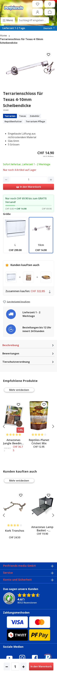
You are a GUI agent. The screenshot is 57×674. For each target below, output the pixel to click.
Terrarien (10, 115)
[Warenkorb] (49, 12)
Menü (9, 20)
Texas (22, 115)
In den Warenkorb (30, 186)
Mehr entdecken (19, 390)
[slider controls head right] (53, 426)
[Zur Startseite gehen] (13, 8)
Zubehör (35, 115)
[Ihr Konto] (37, 12)
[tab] (28, 345)
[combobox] (33, 20)
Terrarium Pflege (35, 121)
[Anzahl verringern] (6, 180)
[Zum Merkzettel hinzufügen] (48, 55)
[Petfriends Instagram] (22, 657)
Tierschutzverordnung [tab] (16, 361)
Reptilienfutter (13, 121)
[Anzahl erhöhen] (51, 180)
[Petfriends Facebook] (35, 657)
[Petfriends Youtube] (9, 657)
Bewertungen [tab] (10, 353)
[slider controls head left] (4, 426)
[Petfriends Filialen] (49, 4)
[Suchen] (52, 20)
